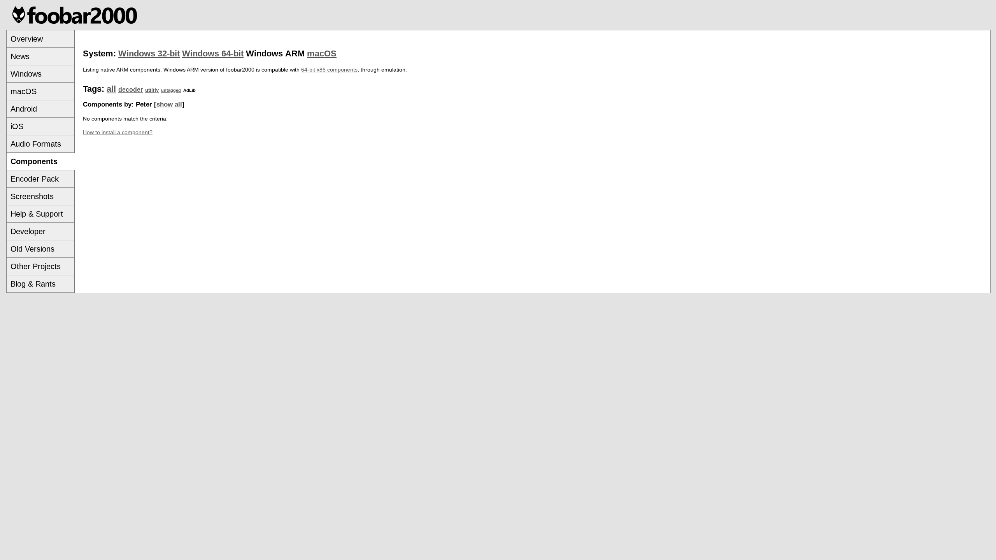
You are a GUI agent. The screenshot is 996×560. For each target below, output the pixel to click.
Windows (26, 74)
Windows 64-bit (213, 53)
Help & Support (37, 214)
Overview (27, 39)
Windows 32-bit (149, 53)
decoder (130, 89)
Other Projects (36, 266)
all (111, 89)
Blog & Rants (33, 284)
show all (169, 104)
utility (152, 90)
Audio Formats (36, 144)
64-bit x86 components (329, 69)
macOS (24, 91)
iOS (17, 126)
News (20, 56)
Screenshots (32, 196)
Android (24, 109)
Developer (28, 231)
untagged (171, 90)
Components (34, 161)
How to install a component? (118, 132)
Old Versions (32, 249)
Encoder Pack (35, 179)
